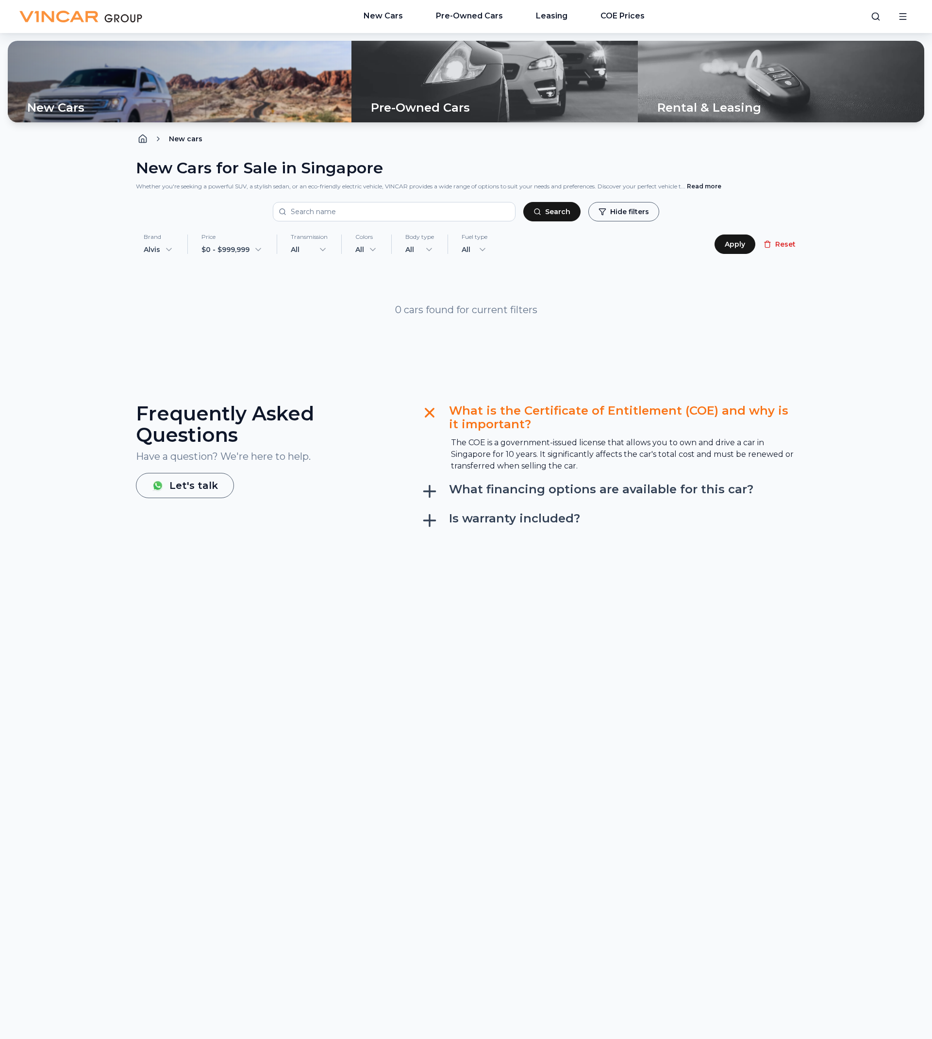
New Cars (383, 15)
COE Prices (622, 15)
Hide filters (629, 211)
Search (557, 211)
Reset (785, 244)
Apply (735, 244)
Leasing (551, 15)
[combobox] (309, 249)
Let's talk (193, 485)
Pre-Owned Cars (469, 15)
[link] (185, 138)
